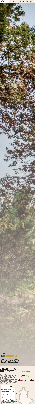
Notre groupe (10, 1)
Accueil (1, 4)
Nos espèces (21, 1)
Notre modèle (13, 1)
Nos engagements (17, 1)
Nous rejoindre (31, 1)
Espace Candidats (27, 1)
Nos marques (24, 1)
